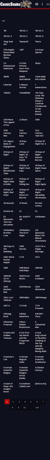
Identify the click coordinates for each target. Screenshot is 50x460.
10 (24, 407)
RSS (48, 4)
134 (37, 407)
